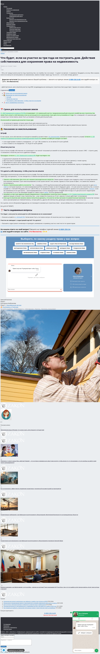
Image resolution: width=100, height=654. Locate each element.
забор (46, 192)
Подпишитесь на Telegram (15, 650)
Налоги (8, 11)
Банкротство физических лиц (17, 19)
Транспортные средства (13, 39)
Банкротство (10, 18)
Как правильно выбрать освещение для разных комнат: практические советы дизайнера (29, 608)
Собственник (29, 309)
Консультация (8, 629)
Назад (2, 53)
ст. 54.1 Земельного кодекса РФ (25, 155)
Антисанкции (7, 45)
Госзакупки (9, 13)
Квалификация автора (14, 305)
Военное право (10, 24)
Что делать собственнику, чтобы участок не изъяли (23, 101)
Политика (6, 626)
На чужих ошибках (7, 309)
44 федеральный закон (16, 16)
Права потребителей (12, 35)
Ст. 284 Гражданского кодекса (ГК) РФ (13, 113)
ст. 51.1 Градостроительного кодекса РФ (80, 194)
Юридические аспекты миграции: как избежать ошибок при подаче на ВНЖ (25, 601)
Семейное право (11, 34)
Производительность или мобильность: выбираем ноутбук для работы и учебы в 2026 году (30, 606)
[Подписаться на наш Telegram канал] (3, 650)
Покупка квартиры (14, 29)
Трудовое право (11, 32)
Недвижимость (10, 26)
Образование (10, 23)
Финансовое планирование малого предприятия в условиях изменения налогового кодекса (30, 603)
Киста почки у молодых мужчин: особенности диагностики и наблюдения (25, 604)
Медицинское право (12, 37)
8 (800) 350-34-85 (75, 79)
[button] (50, 214)
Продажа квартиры (15, 31)
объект (92, 189)
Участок (37, 309)
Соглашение (7, 624)
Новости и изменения (12, 10)
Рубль (5, 43)
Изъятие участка (12, 99)
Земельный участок (15, 27)
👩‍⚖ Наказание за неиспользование (15, 95)
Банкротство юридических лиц (18, 21)
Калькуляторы (8, 40)
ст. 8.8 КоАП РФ (20, 217)
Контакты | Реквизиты (10, 627)
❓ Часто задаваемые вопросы (14, 102)
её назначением (54, 137)
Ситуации (9, 8)
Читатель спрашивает (48, 309)
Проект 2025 (7, 42)
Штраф (8, 97)
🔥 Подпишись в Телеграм (9, 307)
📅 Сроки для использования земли (15, 93)
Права (5, 6)
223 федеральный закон (16, 15)
